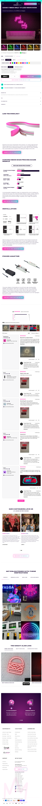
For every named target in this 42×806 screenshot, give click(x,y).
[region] (21, 328)
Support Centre (4, 769)
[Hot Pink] (10, 63)
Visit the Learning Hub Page (32, 751)
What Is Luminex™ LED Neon (32, 749)
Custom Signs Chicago (19, 775)
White (14, 59)
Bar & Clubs (17, 747)
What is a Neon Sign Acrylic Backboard (32, 746)
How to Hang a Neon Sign (32, 736)
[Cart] (39, 3)
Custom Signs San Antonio (19, 778)
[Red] (17, 63)
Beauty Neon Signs (20, 648)
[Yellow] (19, 63)
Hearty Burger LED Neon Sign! (8, 682)
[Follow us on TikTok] (19, 803)
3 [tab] (22, 720)
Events (16, 738)
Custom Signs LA (18, 774)
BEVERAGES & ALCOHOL (15, 577)
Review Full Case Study (11, 596)
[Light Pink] (25, 63)
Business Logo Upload (30, 3)
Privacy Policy (4, 767)
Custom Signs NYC (18, 773)
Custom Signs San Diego (19, 779)
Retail (16, 734)
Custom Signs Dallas (18, 780)
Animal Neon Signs (8, 648)
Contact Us (4, 761)
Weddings (16, 751)
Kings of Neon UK (19, 791)
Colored (8, 59)
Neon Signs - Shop (5, 734)
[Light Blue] (27, 63)
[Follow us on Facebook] (9, 803)
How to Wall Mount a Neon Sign (33, 738)
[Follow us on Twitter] (6, 803)
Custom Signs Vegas (18, 776)
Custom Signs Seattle (18, 781)
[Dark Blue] (14, 63)
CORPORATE (5, 577)
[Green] (12, 63)
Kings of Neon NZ (19, 788)
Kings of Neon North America (21, 789)
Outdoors (16, 745)
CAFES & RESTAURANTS (34, 577)
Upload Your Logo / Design (6, 732)
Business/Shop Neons (33, 648)
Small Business (17, 732)
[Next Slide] (39, 328)
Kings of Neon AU (20, 786)
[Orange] (21, 63)
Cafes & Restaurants (18, 740)
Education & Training (18, 749)
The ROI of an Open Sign (31, 732)
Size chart (18, 56)
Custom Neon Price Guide (32, 734)
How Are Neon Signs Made (32, 740)
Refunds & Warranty (5, 765)
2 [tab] (21, 550)
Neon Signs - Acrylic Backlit (6, 738)
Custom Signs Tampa (18, 783)
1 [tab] (20, 550)
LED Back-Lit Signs (5, 740)
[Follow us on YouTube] (16, 803)
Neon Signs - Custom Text (6, 736)
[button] (5, 328)
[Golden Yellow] (29, 63)
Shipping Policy (5, 763)
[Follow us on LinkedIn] (22, 803)
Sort (29, 333)
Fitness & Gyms (17, 736)
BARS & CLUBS (24, 577)
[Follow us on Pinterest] (12, 803)
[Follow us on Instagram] (3, 803)
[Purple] (23, 63)
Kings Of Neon (20, 798)
